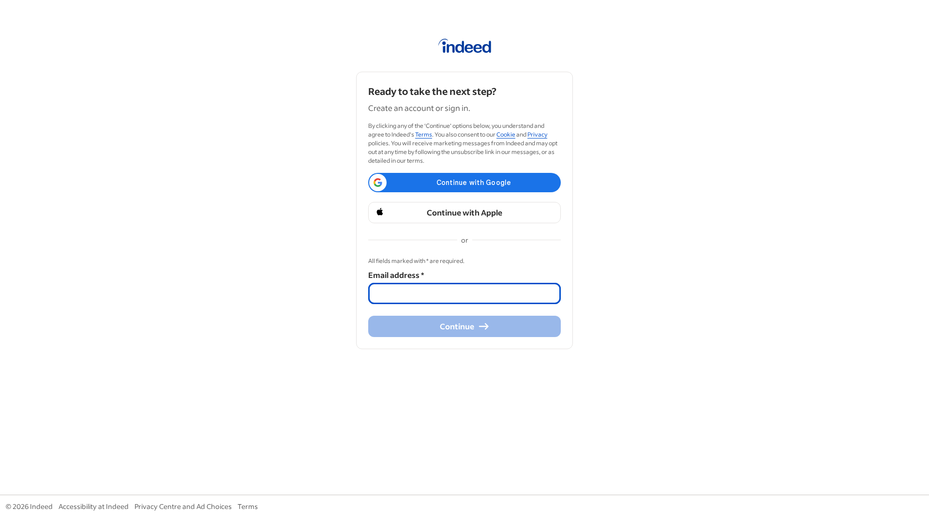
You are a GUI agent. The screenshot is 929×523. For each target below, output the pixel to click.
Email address (396, 275)
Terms (423, 134)
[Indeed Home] (464, 47)
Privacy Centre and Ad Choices (183, 506)
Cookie (505, 134)
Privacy (537, 134)
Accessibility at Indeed (94, 506)
